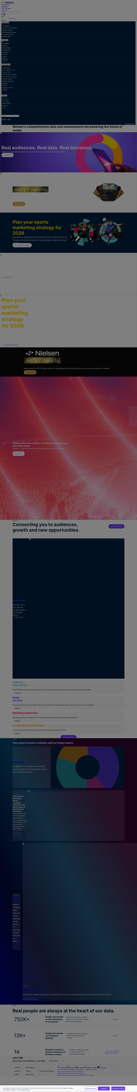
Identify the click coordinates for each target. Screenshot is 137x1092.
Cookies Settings (90, 1088)
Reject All (104, 1088)
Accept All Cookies (118, 1088)
